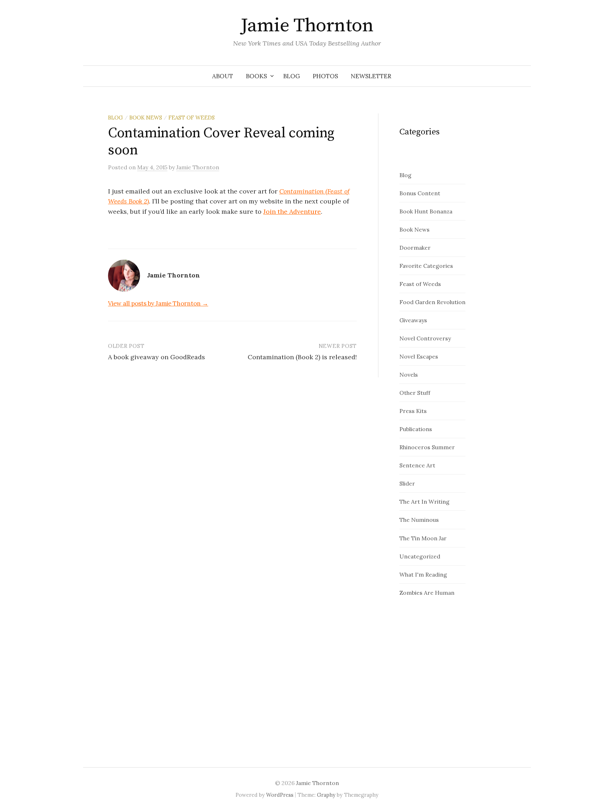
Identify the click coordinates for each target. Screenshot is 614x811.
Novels (408, 374)
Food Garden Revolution (432, 302)
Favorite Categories (426, 265)
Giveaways (413, 320)
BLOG (291, 76)
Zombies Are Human (426, 592)
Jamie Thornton (307, 26)
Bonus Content (419, 193)
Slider (407, 483)
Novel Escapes (418, 356)
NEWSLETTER (371, 76)
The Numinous (419, 519)
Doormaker (415, 247)
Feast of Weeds (191, 117)
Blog (115, 117)
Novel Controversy (425, 338)
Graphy (326, 794)
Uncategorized (419, 556)
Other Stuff (414, 392)
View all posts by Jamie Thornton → (158, 303)
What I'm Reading (423, 574)
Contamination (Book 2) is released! (302, 357)
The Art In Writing (424, 501)
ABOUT (222, 76)
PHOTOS (325, 76)
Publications (415, 429)
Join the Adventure (292, 211)
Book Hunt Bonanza (425, 211)
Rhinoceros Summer (427, 447)
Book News (145, 117)
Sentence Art (417, 465)
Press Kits (413, 410)
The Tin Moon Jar (423, 538)
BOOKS (256, 76)
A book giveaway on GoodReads (156, 357)
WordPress (279, 794)
